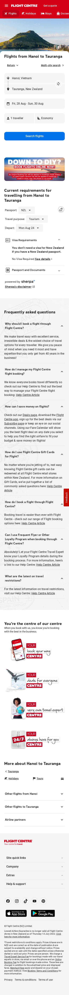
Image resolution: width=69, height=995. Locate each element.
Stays (48, 13)
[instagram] (17, 901)
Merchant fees (17, 968)
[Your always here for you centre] (34, 739)
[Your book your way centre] (34, 651)
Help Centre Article (28, 395)
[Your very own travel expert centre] (34, 710)
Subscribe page (14, 423)
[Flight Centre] (24, 5)
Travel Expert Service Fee (16, 956)
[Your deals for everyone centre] (34, 680)
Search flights (34, 136)
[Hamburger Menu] (6, 5)
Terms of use (45, 979)
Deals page (30, 415)
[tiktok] (25, 901)
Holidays (31, 13)
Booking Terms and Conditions (43, 971)
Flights (12, 13)
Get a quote (50, 5)
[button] (19, 118)
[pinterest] (43, 901)
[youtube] (34, 901)
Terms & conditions (25, 979)
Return (11, 65)
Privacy (8, 979)
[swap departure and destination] (58, 83)
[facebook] (8, 901)
